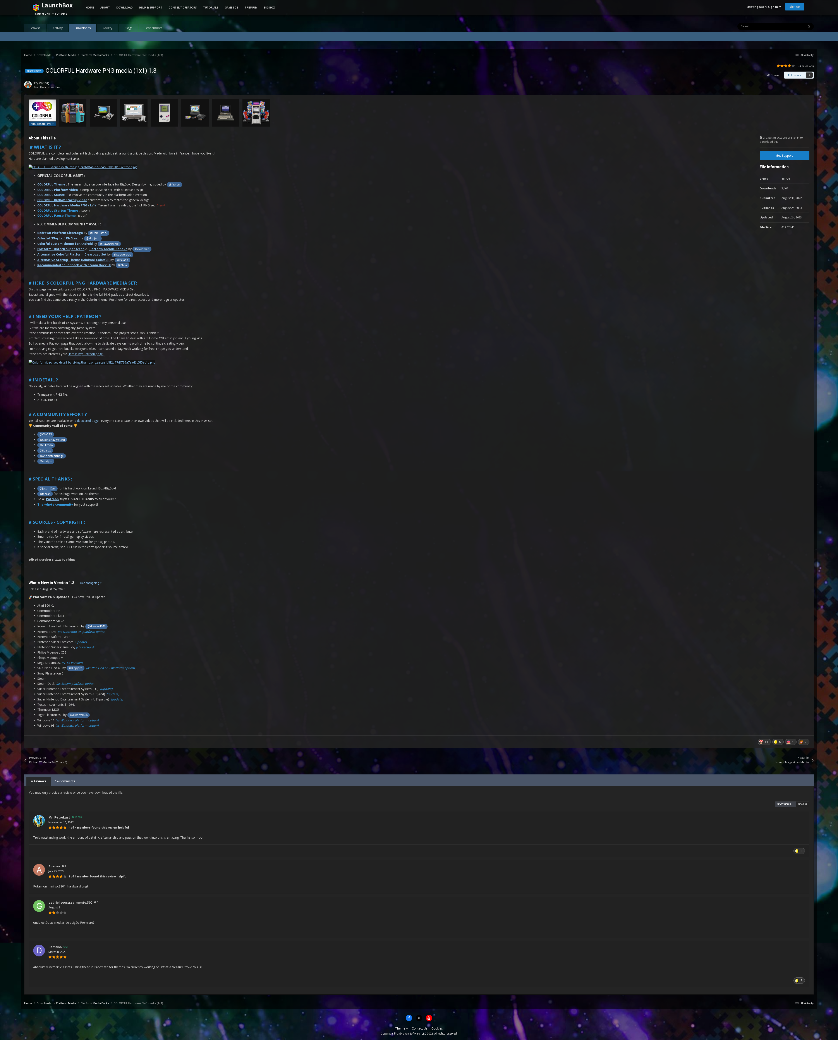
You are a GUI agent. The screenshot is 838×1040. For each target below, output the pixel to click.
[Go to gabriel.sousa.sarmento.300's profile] (39, 906)
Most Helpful (785, 804)
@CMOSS (45, 434)
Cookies (437, 1028)
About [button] (105, 7)
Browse (35, 28)
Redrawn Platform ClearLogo (60, 233)
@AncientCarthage (51, 456)
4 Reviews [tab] (38, 781)
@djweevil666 (96, 626)
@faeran (174, 184)
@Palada (122, 260)
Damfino (55, 947)
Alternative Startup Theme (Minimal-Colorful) (73, 260)
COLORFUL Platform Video (57, 190)
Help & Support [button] (150, 7)
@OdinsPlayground (52, 440)
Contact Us (420, 1028)
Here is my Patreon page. (85, 354)
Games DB (231, 7)
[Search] (809, 26)
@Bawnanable (109, 244)
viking (44, 83)
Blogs (128, 28)
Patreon (52, 499)
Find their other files (47, 87)
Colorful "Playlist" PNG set (58, 238)
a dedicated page (86, 421)
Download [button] (124, 7)
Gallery (107, 28)
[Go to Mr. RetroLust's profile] (39, 821)
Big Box (269, 7)
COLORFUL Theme (51, 184)
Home (90, 7)
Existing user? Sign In (763, 7)
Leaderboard (153, 28)
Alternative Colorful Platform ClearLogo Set (71, 254)
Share (774, 75)
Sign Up (795, 7)
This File (793, 26)
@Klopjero (93, 238)
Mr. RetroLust (59, 817)
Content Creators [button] (183, 7)
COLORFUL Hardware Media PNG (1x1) (66, 205)
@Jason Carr (47, 488)
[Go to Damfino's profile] (39, 950)
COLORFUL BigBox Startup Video (62, 200)
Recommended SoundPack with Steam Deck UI (74, 265)
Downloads (83, 28)
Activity (58, 28)
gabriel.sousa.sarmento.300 (70, 902)
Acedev (54, 866)
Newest (802, 804)
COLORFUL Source (51, 195)
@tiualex (45, 450)
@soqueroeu (122, 254)
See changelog (90, 583)
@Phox (122, 265)
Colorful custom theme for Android (65, 244)
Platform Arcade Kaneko (108, 249)
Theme (400, 1028)
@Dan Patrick (98, 233)
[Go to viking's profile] (28, 84)
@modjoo (45, 461)
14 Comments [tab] (65, 781)
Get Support (784, 155)
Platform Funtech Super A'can (60, 249)
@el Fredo (46, 445)
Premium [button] (251, 7)
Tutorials (210, 7)
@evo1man (142, 249)
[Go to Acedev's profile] (39, 870)
